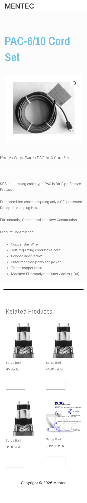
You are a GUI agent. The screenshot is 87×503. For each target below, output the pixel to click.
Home (5, 157)
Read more (15, 385)
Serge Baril (24, 157)
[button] (75, 83)
